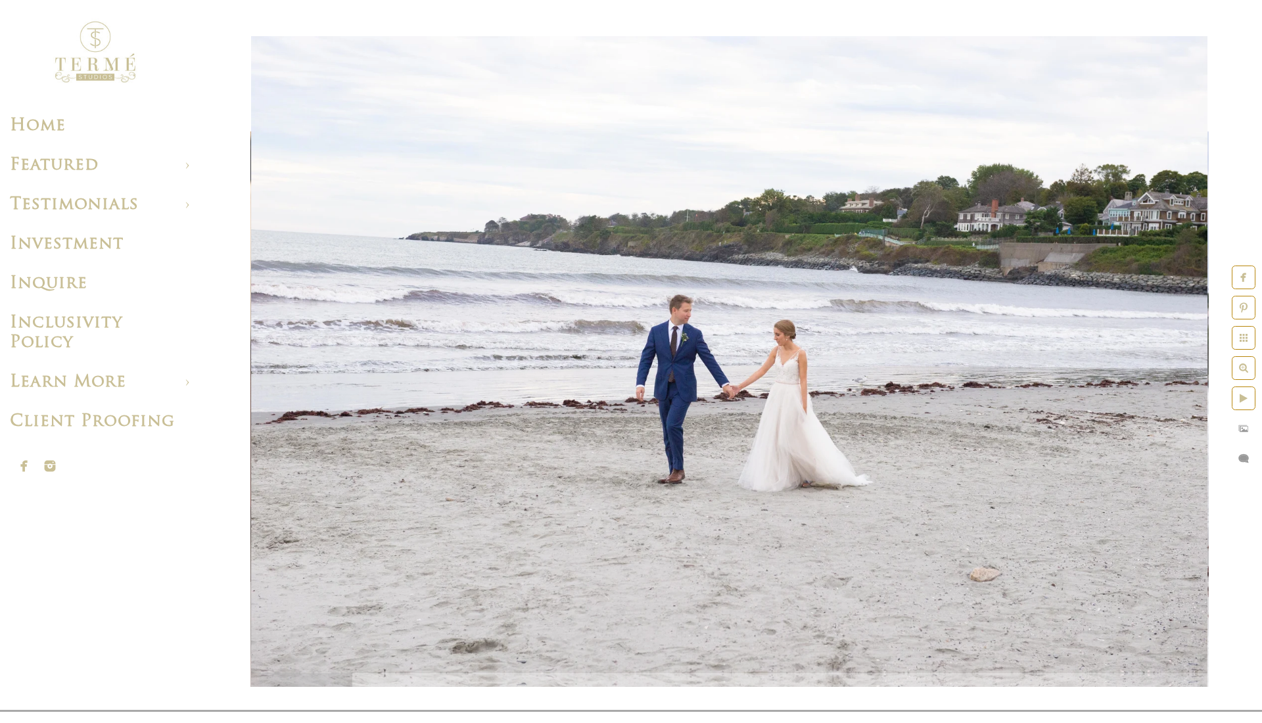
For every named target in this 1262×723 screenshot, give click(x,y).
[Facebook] (24, 466)
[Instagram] (50, 466)
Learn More (68, 382)
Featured (54, 165)
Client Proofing (92, 421)
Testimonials (74, 205)
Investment (67, 244)
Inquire (48, 283)
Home (38, 126)
